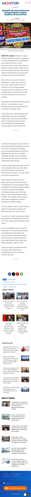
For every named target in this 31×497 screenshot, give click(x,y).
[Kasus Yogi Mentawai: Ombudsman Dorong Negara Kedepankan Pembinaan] (6, 416)
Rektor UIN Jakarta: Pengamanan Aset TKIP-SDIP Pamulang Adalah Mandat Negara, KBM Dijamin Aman (10, 360)
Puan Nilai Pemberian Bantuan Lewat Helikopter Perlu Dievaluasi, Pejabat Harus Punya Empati (8, 328)
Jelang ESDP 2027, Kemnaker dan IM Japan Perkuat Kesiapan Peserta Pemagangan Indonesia (19, 439)
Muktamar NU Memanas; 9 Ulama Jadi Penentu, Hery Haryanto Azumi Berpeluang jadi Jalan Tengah (19, 405)
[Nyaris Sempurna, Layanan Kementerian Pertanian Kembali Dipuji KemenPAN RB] (22, 296)
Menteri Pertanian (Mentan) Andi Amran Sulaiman (15, 284)
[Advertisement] (15, 135)
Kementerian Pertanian (8, 282)
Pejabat (5, 286)
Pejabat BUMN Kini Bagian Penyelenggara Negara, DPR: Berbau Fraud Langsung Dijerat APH (22, 328)
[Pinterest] (17, 274)
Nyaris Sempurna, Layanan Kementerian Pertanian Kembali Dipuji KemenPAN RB (22, 305)
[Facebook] (9, 274)
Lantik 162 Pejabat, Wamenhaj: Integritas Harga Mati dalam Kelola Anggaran (8, 304)
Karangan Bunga (12, 279)
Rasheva (17, 18)
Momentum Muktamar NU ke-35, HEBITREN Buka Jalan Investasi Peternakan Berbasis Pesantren (11, 370)
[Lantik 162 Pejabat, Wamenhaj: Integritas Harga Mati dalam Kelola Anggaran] (9, 296)
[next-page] (17, 338)
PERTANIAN (15, 7)
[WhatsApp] (21, 274)
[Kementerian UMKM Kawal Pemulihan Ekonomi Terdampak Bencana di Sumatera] (25, 389)
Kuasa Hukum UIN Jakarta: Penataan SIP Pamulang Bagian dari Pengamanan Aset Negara (19, 428)
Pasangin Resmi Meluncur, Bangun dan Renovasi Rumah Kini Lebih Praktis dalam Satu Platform (11, 349)
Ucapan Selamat (12, 286)
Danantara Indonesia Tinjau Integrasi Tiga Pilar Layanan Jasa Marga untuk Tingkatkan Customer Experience (19, 463)
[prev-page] (14, 338)
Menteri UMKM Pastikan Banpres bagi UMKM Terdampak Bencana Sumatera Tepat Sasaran (19, 451)
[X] (13, 274)
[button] (27, 494)
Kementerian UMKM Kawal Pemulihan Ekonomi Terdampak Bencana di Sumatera (11, 390)
